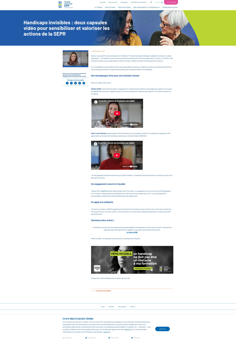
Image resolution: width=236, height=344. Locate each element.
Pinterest (79, 83)
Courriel (83, 83)
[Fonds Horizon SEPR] (65, 4)
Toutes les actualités (103, 290)
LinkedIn (75, 83)
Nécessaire (68, 337)
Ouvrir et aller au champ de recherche (151, 2)
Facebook (67, 83)
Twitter (71, 83)
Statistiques (92, 337)
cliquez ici (128, 329)
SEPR (104, 191)
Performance (115, 337)
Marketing (137, 337)
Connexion (157, 2)
